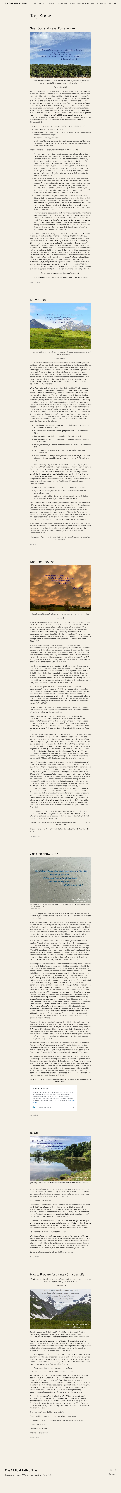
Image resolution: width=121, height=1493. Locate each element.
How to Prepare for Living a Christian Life (57, 1274)
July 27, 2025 (34, 544)
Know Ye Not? (39, 300)
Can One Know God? (44, 853)
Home (34, 3)
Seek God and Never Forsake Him (52, 28)
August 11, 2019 (34, 1438)
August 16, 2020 (35, 1257)
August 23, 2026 (35, 282)
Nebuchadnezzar (42, 562)
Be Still (34, 1132)
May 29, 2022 (34, 1115)
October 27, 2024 (35, 836)
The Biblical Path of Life (16, 3)
